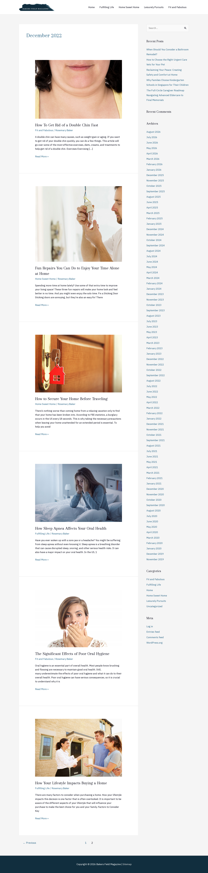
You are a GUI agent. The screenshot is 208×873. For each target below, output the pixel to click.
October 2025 (153, 185)
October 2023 (153, 305)
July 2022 (151, 386)
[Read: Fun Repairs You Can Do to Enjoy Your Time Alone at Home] (78, 223)
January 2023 (153, 353)
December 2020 (155, 488)
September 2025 (155, 191)
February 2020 (154, 543)
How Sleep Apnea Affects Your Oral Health (70, 528)
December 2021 (155, 424)
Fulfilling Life (106, 7)
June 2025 (152, 202)
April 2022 (152, 402)
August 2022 (153, 380)
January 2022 (153, 418)
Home (91, 7)
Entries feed (153, 631)
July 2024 (151, 256)
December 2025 (155, 175)
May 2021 (151, 461)
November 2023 (155, 299)
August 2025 (153, 196)
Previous (29, 842)
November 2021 (155, 429)
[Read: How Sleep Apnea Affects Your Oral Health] (78, 492)
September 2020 (155, 505)
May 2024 (151, 267)
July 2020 (151, 516)
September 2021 (155, 440)
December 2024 (155, 229)
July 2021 (151, 451)
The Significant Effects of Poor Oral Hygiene (72, 653)
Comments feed (155, 637)
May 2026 (151, 148)
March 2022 (152, 407)
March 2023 (152, 342)
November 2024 (155, 234)
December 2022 (155, 359)
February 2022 (154, 413)
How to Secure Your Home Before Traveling (71, 398)
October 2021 (153, 434)
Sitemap (127, 864)
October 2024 (153, 240)
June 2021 (152, 456)
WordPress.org (154, 642)
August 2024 (153, 250)
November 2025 (155, 180)
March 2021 (152, 472)
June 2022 (152, 391)
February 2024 (154, 283)
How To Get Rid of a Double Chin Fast (66, 125)
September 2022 (155, 375)
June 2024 (152, 261)
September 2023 (155, 310)
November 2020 (155, 494)
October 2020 (153, 499)
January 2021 (153, 483)
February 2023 (154, 348)
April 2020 (152, 532)
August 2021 (153, 445)
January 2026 (153, 169)
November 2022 (155, 364)
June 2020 (152, 521)
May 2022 (151, 397)
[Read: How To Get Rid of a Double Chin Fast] (78, 89)
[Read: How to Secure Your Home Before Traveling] (78, 363)
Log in (149, 626)
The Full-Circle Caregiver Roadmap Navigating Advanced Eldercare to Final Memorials (165, 95)
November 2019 (155, 559)
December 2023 (155, 294)
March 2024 (152, 278)
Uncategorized (154, 606)
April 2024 (152, 272)
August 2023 (153, 315)
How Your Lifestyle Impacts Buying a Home (71, 783)
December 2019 (155, 553)
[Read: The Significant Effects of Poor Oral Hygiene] (78, 618)
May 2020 (151, 526)
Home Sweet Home (129, 7)
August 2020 (153, 510)
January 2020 (153, 548)
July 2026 (151, 137)
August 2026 (153, 131)
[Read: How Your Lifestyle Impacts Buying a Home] (78, 747)
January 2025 (153, 223)
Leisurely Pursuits (154, 7)
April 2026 (152, 153)
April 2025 (152, 207)
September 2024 (155, 245)
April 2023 (152, 337)
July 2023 (151, 321)
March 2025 (152, 213)
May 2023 (151, 332)
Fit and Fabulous (177, 7)
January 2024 (153, 288)
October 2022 (153, 369)
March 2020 (152, 537)
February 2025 (154, 218)
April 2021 (152, 467)
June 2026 (152, 142)
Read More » (42, 156)
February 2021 (154, 478)
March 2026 (152, 158)
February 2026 (154, 164)
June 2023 (152, 326)
